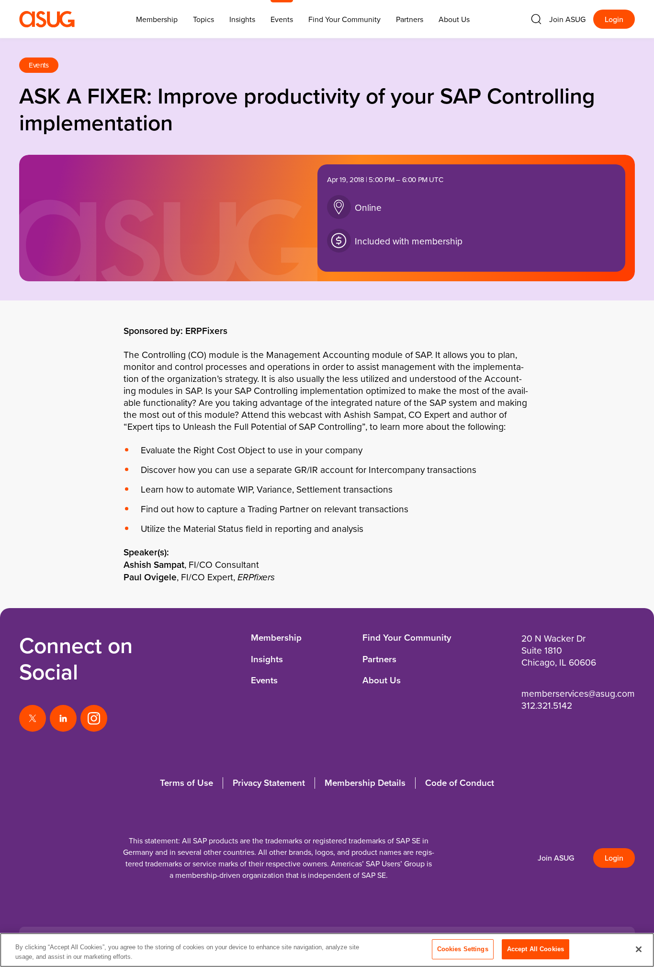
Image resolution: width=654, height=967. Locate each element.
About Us (454, 19)
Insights (242, 19)
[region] (327, 950)
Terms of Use (186, 782)
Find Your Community (344, 19)
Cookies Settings (462, 949)
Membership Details (365, 782)
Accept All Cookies (535, 949)
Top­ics (203, 19)
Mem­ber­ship (157, 19)
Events (282, 19)
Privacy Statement (269, 782)
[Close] (638, 949)
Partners (409, 19)
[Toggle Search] (536, 19)
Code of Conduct (459, 782)
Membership (276, 637)
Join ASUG (567, 19)
